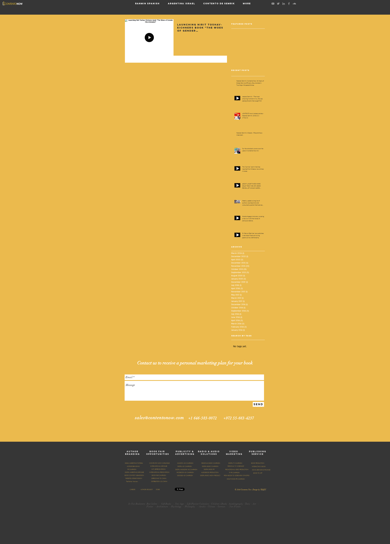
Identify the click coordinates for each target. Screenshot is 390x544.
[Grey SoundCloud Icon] (294, 3)
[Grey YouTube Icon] (273, 3)
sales (140, 418)
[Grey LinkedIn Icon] (283, 3)
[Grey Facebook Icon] (289, 3)
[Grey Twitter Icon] (278, 3)
